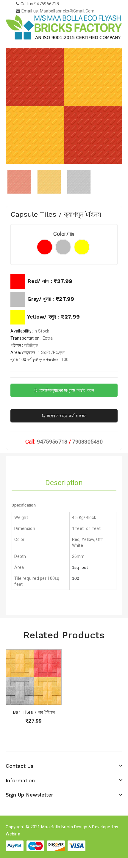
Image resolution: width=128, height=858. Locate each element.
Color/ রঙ (64, 234)
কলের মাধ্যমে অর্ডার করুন (65, 416)
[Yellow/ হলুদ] (81, 247)
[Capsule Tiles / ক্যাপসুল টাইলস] (19, 182)
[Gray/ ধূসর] (63, 247)
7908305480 (87, 442)
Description (64, 483)
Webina (13, 834)
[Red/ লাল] (44, 247)
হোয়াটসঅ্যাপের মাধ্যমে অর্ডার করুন (66, 390)
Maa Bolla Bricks (57, 826)
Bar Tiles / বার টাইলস (34, 712)
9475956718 (52, 442)
